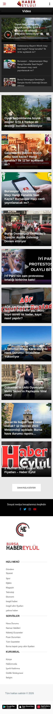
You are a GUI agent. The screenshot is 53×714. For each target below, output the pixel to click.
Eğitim (7, 42)
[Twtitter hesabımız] (17, 709)
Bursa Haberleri (13, 24)
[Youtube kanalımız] (33, 709)
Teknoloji (9, 48)
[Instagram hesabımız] (25, 709)
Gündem (8, 36)
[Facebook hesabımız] (8, 709)
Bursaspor (10, 30)
